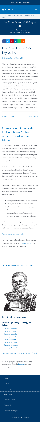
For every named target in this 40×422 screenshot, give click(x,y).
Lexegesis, (21, 364)
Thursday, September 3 (11, 328)
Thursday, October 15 (11, 345)
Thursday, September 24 (11, 337)
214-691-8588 (26, 2)
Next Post (33, 116)
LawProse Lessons (10, 400)
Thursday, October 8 (10, 342)
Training (6, 383)
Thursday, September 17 (11, 334)
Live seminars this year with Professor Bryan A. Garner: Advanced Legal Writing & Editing (17, 134)
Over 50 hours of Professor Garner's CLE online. (18, 265)
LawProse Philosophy (10, 410)
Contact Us (7, 405)
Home (6, 378)
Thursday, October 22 (11, 348)
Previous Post (8, 116)
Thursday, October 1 (10, 339)
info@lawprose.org (15, 2)
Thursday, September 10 (11, 331)
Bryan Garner (8, 394)
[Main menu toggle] (36, 9)
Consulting (7, 389)
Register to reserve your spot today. (13, 234)
